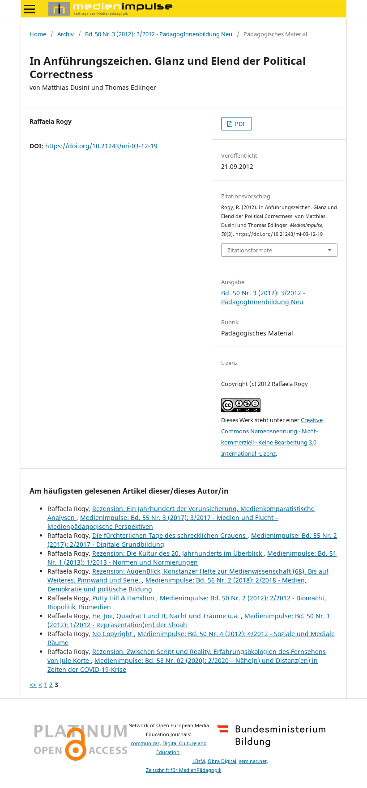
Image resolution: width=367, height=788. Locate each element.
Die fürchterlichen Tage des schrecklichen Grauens (170, 535)
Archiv (65, 34)
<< (33, 684)
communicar (145, 743)
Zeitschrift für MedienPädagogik (184, 770)
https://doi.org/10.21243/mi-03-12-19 (101, 146)
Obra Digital (222, 761)
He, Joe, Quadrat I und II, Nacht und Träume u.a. (166, 616)
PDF (240, 124)
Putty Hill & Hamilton (124, 598)
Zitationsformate (249, 250)
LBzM (198, 761)
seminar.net (253, 761)
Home (38, 34)
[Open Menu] (29, 9)
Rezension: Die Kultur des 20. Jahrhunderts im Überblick (178, 553)
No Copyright (113, 633)
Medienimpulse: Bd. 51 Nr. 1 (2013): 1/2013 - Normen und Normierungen (192, 557)
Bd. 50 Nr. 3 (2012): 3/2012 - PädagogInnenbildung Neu (158, 34)
